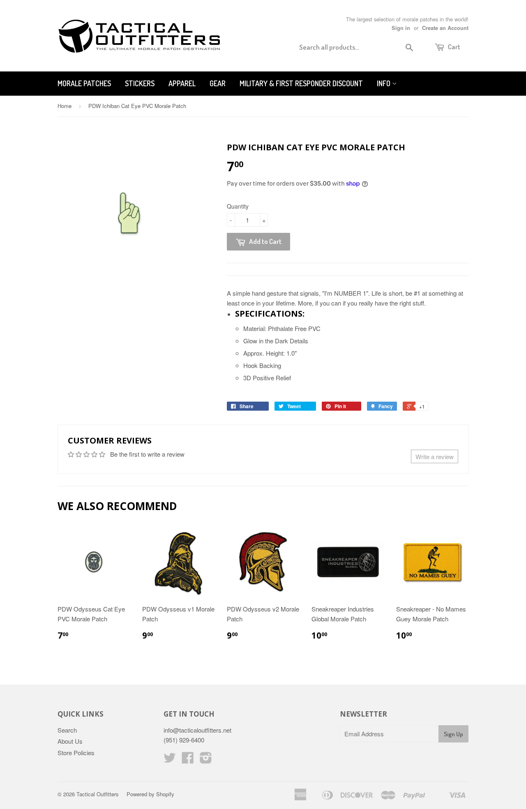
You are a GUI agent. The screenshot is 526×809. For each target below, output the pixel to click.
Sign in (401, 28)
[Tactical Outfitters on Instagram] (206, 760)
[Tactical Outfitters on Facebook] (188, 760)
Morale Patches (84, 83)
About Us (70, 741)
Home (65, 106)
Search (67, 730)
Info (384, 83)
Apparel (182, 83)
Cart (453, 46)
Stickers (140, 83)
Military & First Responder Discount (301, 83)
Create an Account (445, 28)
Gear (218, 83)
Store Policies (76, 752)
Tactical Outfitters (97, 794)
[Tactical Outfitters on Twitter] (170, 760)
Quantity (238, 206)
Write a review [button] (434, 456)
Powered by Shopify (150, 794)
